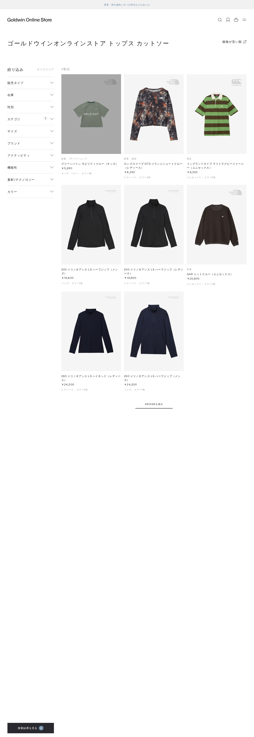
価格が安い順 (232, 42)
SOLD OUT (91, 114)
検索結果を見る (30, 728)
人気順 (219, 56)
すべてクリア (45, 69)
